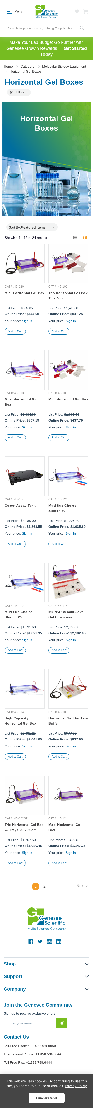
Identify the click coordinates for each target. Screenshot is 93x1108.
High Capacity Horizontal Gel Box (20, 720)
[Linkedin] (58, 941)
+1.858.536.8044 (48, 1054)
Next (80, 886)
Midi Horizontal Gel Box (25, 293)
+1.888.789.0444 (39, 1062)
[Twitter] (40, 941)
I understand (46, 1098)
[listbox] (39, 227)
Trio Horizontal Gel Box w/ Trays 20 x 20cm (24, 827)
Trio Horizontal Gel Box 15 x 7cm (68, 295)
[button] (19, 92)
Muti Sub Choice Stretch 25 (19, 614)
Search (82, 28)
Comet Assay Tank (20, 505)
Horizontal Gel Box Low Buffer (68, 720)
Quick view (24, 271)
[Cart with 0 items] (85, 11)
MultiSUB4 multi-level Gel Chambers (66, 614)
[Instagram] (49, 941)
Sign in (27, 321)
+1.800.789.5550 (43, 1046)
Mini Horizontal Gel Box (68, 399)
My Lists (76, 11)
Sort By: (15, 227)
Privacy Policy (76, 1086)
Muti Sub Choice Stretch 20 (62, 508)
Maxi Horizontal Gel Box (21, 401)
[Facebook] (30, 941)
